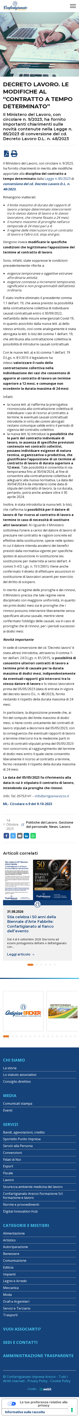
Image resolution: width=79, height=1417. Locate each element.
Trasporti (10, 1315)
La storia (9, 1068)
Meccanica (11, 1288)
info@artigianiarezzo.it (51, 796)
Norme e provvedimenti (21, 1204)
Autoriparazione (15, 1247)
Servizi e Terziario (16, 1308)
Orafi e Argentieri (16, 1301)
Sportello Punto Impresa (22, 1139)
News (53, 826)
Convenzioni (12, 1152)
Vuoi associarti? (22, 1329)
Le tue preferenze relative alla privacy (43, 1403)
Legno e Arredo (15, 1281)
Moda (7, 1294)
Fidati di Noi (12, 1159)
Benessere (11, 1253)
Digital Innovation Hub (20, 1211)
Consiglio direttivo (17, 1081)
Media (9, 1095)
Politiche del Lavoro (41, 822)
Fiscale (8, 1173)
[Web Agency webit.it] (44, 1389)
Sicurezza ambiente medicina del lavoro (33, 1187)
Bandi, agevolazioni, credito (24, 1132)
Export (8, 1166)
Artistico (9, 1240)
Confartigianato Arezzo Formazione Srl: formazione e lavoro (33, 1195)
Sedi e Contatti (20, 1342)
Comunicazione (14, 1260)
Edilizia (8, 1267)
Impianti (9, 1274)
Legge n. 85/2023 (57, 178)
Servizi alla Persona (18, 1146)
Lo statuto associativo (19, 1074)
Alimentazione (14, 1233)
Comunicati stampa (17, 1103)
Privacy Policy (37, 1381)
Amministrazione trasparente (38, 1355)
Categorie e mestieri (26, 1225)
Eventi (7, 1110)
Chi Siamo (14, 1060)
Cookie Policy (60, 1381)
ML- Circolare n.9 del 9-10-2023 (27, 804)
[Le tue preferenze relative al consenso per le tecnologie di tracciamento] (72, 1410)
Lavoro (65, 826)
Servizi (10, 1124)
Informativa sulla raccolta (25, 1412)
